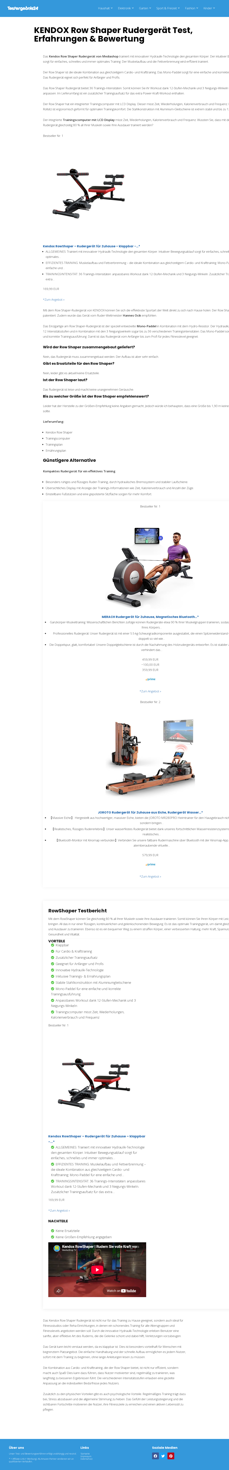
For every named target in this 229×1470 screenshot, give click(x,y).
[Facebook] (155, 1456)
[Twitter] (163, 1456)
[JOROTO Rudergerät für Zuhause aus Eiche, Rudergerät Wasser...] (150, 718)
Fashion (190, 8)
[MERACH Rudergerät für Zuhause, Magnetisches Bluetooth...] (150, 522)
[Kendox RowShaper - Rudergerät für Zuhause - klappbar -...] (87, 152)
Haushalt (104, 8)
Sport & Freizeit (166, 8)
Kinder (207, 8)
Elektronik (124, 8)
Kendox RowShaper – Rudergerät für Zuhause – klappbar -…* (91, 246)
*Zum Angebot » (54, 299)
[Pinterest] (170, 1456)
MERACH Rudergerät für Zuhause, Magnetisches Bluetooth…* (150, 617)
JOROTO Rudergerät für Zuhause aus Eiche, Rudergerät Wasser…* (150, 812)
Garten (143, 8)
